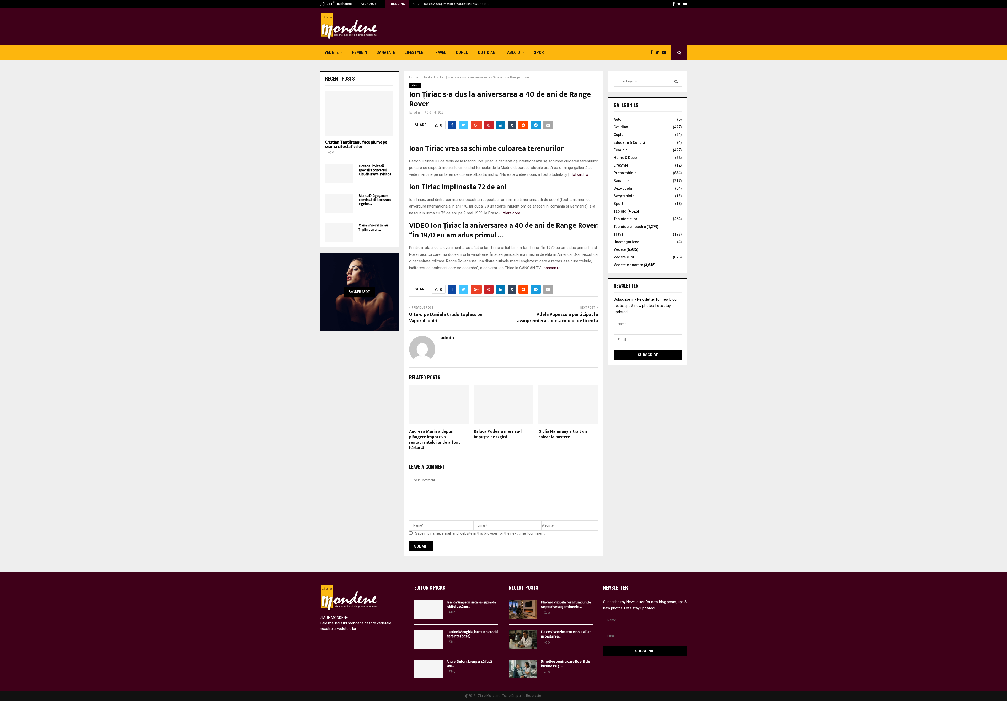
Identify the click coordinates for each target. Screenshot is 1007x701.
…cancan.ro (551, 267)
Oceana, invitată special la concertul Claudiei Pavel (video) (375, 170)
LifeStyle (414, 52)
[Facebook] (674, 4)
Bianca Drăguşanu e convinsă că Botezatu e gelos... (375, 200)
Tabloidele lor (626, 219)
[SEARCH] (676, 81)
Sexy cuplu (623, 188)
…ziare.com (510, 213)
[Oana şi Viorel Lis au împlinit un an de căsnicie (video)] (339, 232)
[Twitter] (679, 4)
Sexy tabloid (624, 196)
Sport (540, 52)
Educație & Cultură (629, 142)
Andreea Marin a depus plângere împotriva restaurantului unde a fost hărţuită (434, 439)
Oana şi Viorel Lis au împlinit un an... (373, 227)
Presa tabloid (625, 173)
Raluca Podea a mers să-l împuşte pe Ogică (498, 434)
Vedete (332, 52)
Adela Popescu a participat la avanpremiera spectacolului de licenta (557, 318)
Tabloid (512, 52)
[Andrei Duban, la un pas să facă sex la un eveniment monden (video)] (428, 669)
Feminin (359, 52)
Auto (618, 119)
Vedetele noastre (628, 265)
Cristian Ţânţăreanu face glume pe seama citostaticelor (356, 144)
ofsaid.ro (580, 174)
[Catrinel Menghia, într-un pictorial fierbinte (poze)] (428, 639)
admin (417, 112)
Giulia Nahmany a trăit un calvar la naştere (562, 434)
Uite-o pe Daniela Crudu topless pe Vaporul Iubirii (446, 318)
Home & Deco (625, 158)
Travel (439, 52)
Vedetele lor (624, 257)
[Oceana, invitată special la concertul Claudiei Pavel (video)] (339, 173)
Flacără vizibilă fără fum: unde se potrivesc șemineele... (566, 604)
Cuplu (462, 52)
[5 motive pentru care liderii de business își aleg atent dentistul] (523, 669)
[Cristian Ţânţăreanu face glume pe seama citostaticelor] (359, 113)
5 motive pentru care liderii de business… (455, 4)
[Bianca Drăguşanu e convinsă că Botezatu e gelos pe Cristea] (339, 203)
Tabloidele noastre (630, 227)
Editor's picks (429, 587)
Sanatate (386, 52)
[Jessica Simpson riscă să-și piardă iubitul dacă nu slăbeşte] (428, 609)
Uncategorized (626, 242)
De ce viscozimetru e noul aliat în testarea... (566, 634)
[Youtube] (685, 4)
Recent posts (340, 78)
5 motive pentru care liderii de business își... (565, 663)
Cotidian (486, 52)
